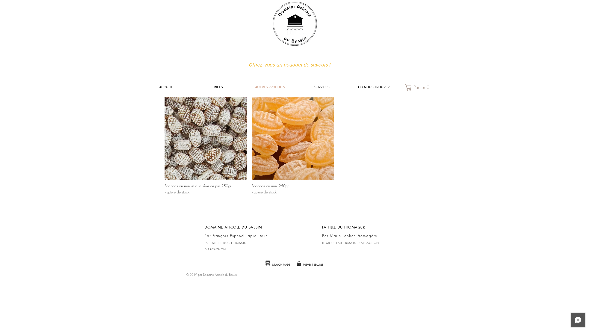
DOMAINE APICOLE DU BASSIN (233, 227)
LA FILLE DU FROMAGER (343, 227)
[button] (419, 87)
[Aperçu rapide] (206, 138)
